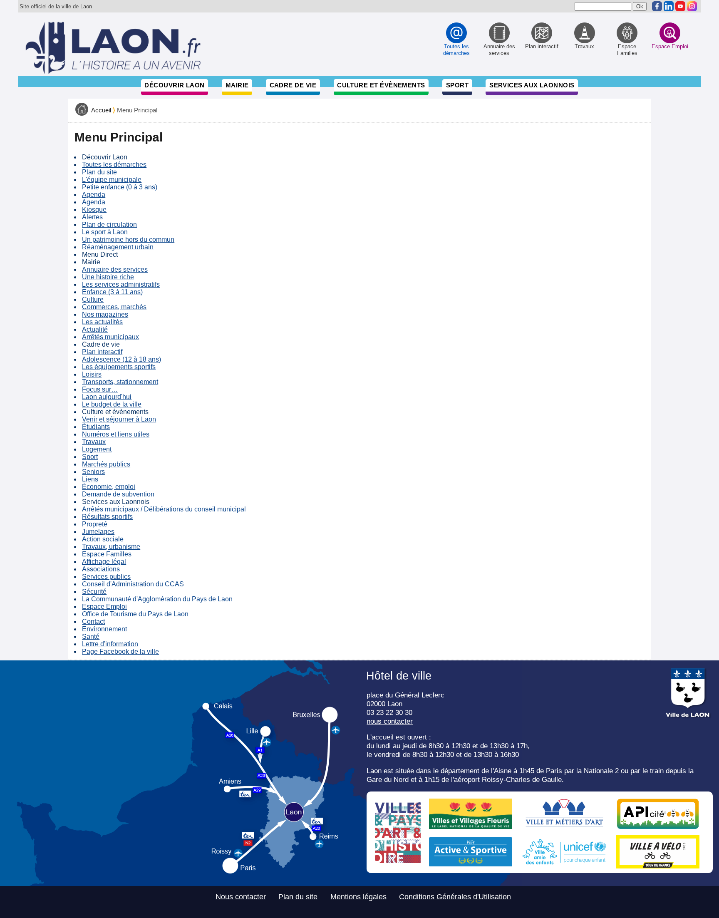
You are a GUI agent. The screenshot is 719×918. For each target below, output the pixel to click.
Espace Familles (106, 554)
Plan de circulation (109, 224)
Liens (90, 479)
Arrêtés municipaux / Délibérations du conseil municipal (164, 509)
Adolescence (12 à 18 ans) (121, 359)
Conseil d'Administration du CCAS (133, 584)
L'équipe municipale (111, 179)
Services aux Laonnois (532, 85)
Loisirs (92, 374)
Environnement (104, 629)
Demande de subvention (118, 494)
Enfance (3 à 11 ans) (112, 291)
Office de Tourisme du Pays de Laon (135, 614)
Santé (90, 636)
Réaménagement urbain (118, 247)
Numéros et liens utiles (115, 434)
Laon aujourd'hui (106, 396)
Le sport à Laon (105, 232)
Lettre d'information (110, 644)
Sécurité (94, 591)
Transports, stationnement (120, 381)
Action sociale (103, 539)
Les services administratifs (121, 284)
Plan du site (99, 172)
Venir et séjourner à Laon (119, 419)
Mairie (237, 85)
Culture (93, 299)
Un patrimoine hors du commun (128, 239)
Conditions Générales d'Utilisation (455, 897)
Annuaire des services (115, 269)
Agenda (93, 194)
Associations (101, 569)
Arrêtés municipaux (110, 336)
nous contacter (390, 721)
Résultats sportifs (107, 516)
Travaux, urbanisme (111, 546)
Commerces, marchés (114, 306)
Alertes (92, 217)
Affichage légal (104, 561)
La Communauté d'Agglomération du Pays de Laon (157, 599)
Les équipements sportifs (119, 366)
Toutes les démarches (114, 164)
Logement (97, 449)
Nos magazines (105, 314)
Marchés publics (106, 464)
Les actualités (102, 321)
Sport (457, 85)
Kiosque (94, 209)
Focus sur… (100, 389)
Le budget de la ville (111, 404)
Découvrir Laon (174, 85)
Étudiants (96, 426)
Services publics (106, 576)
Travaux (94, 441)
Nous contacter (241, 897)
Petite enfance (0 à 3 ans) (119, 187)
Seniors (93, 471)
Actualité (95, 329)
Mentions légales (358, 897)
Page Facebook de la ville (120, 651)
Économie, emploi (108, 486)
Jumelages (98, 531)
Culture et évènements (381, 85)
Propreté (94, 524)
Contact (93, 621)
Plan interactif (102, 351)
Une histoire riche (108, 276)
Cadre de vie (293, 85)
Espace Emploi (104, 606)
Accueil (101, 110)
